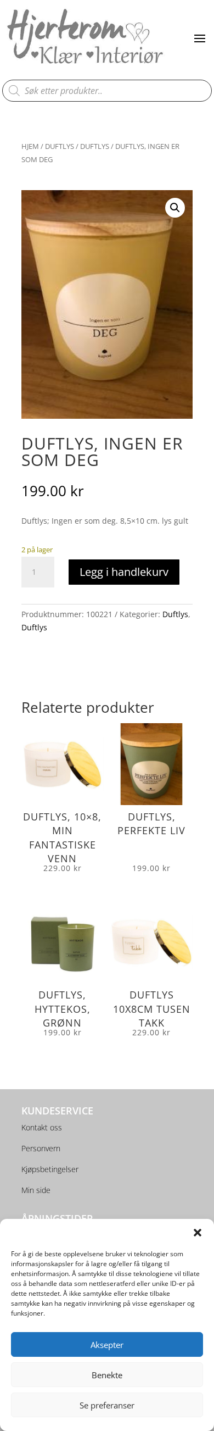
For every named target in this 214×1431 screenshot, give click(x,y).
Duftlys (59, 146)
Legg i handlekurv (124, 571)
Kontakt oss (41, 1127)
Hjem (30, 146)
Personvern (40, 1148)
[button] (197, 1232)
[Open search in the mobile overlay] (107, 91)
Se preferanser (107, 1405)
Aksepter (107, 1344)
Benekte (107, 1374)
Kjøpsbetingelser (49, 1169)
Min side (35, 1190)
